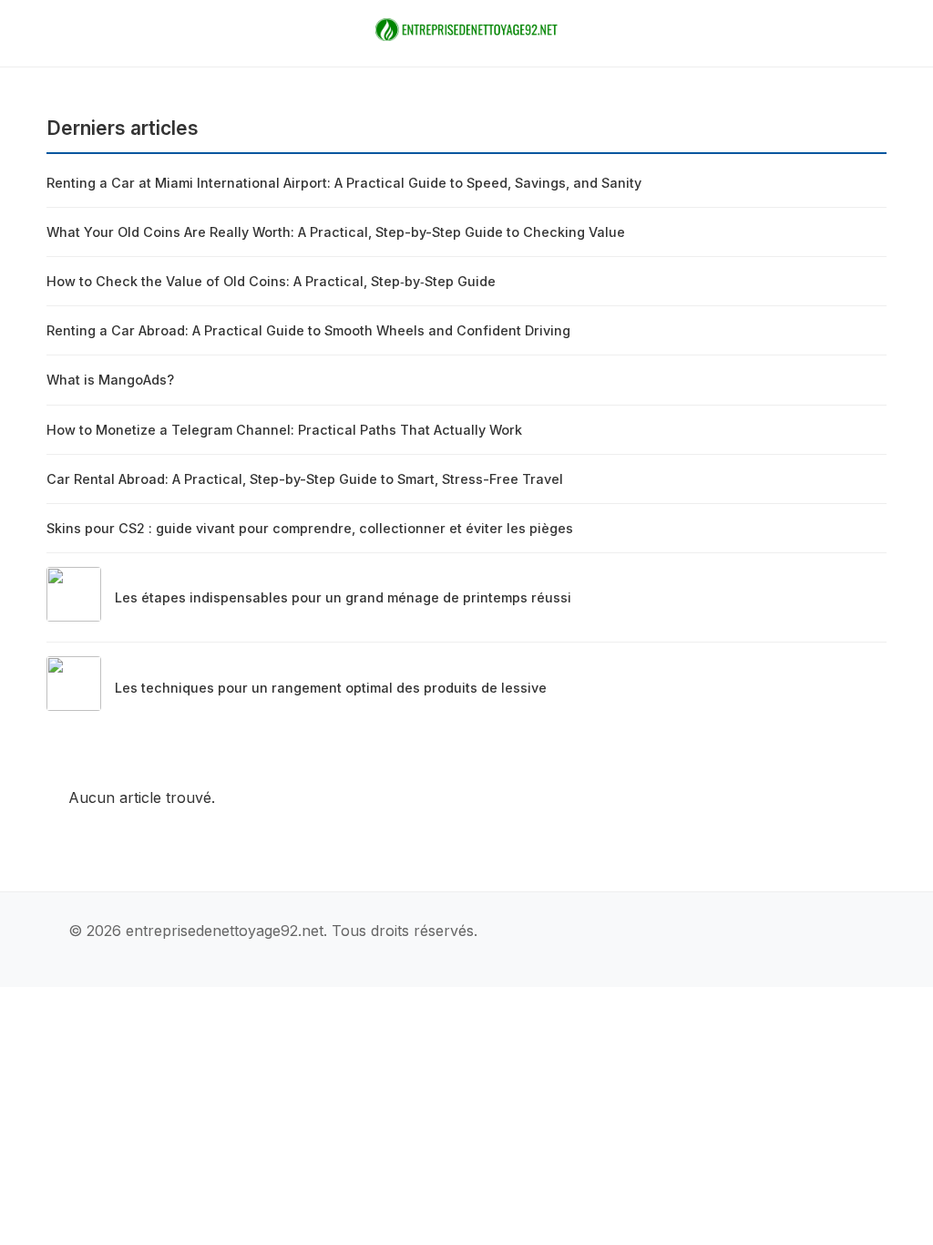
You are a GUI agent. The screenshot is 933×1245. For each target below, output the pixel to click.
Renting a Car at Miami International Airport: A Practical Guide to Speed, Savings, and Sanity (343, 182)
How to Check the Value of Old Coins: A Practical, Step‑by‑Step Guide (271, 281)
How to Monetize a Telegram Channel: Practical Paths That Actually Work (284, 429)
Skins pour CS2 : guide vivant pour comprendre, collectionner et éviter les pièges (309, 528)
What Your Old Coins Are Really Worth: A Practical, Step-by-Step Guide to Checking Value (335, 232)
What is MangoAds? (110, 379)
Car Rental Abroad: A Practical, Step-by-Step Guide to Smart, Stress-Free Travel (304, 479)
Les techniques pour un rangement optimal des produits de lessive (331, 687)
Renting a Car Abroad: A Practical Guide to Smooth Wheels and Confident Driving (308, 330)
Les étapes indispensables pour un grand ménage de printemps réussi (343, 597)
